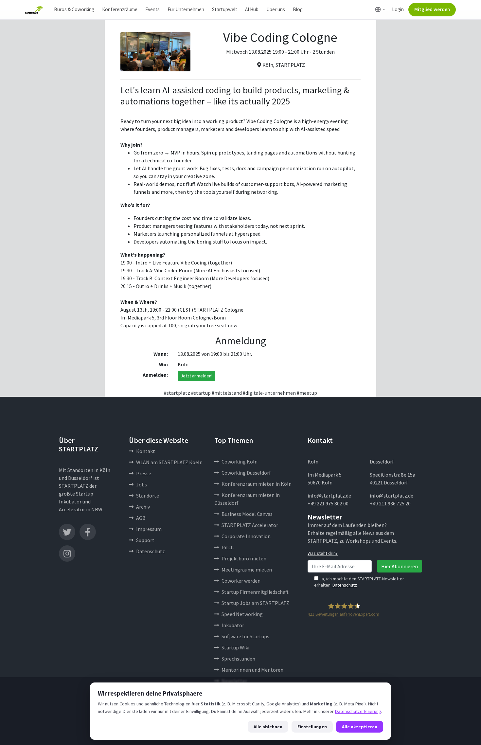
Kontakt (145, 451)
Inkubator (233, 625)
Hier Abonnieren (399, 566)
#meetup (307, 393)
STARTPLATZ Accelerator (250, 525)
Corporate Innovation (246, 536)
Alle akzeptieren (359, 727)
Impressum (149, 529)
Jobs (141, 484)
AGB (141, 518)
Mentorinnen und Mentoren (252, 669)
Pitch (228, 547)
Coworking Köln (240, 461)
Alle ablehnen (268, 727)
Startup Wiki (235, 647)
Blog (298, 9)
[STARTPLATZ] (34, 10)
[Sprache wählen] (380, 9)
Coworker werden (241, 580)
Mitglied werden (432, 9)
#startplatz (177, 393)
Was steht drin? (323, 553)
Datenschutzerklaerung (358, 711)
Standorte (147, 495)
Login (398, 9)
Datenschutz (150, 551)
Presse (143, 473)
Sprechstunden (238, 658)
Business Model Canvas (247, 514)
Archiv (143, 506)
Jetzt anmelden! (196, 376)
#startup (201, 393)
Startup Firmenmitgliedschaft (255, 592)
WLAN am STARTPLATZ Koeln (169, 462)
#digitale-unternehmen (269, 393)
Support (145, 540)
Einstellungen (312, 727)
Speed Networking (242, 614)
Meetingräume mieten (247, 569)
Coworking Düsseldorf (246, 472)
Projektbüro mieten (244, 558)
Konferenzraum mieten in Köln (257, 484)
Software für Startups (245, 636)
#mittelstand (227, 393)
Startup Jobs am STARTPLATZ (255, 603)
